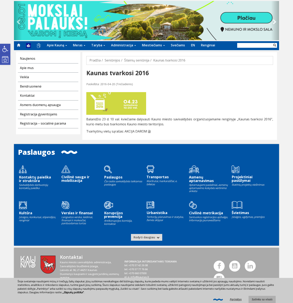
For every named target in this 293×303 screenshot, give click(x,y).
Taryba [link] (97, 45)
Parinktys (236, 299)
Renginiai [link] (208, 45)
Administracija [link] (122, 45)
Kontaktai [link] (27, 95)
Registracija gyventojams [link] (38, 114)
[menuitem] (18, 45)
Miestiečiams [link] (152, 45)
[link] (5, 49)
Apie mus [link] (27, 68)
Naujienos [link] (27, 58)
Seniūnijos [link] (112, 60)
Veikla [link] (24, 77)
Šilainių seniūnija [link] (136, 60)
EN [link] (193, 45)
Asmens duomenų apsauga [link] (40, 105)
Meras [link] (78, 45)
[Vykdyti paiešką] (274, 45)
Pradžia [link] (95, 60)
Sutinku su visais (262, 299)
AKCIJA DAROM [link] (136, 131)
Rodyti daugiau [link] (145, 237)
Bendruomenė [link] (30, 86)
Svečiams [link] (178, 45)
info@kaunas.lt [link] (140, 277)
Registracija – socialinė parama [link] (43, 123)
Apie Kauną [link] (56, 45)
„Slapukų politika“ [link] (73, 292)
